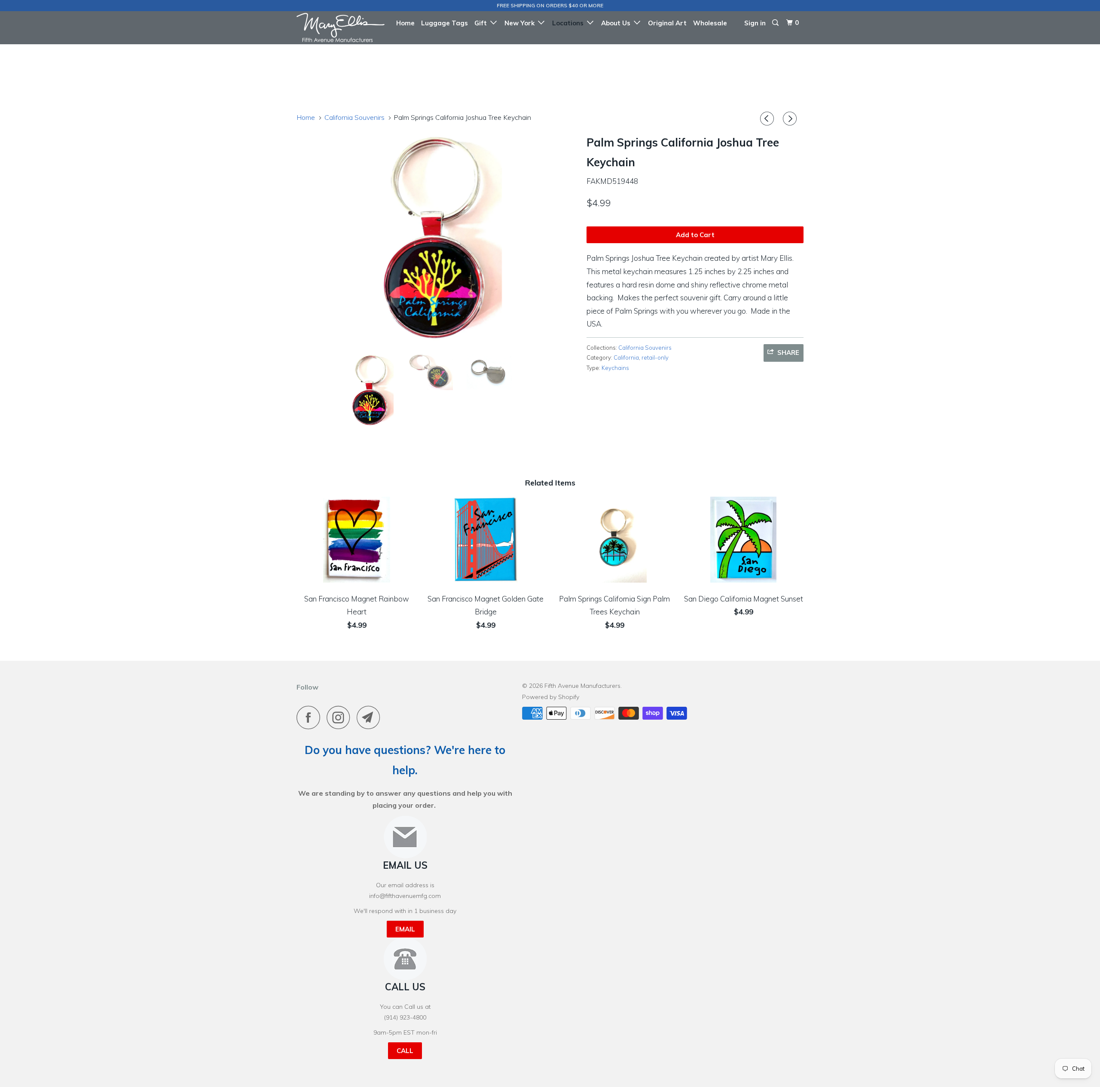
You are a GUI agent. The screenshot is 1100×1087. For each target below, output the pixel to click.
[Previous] (768, 119)
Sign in (755, 23)
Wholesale (710, 23)
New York (521, 23)
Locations (569, 23)
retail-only (655, 357)
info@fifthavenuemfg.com (405, 896)
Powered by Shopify (550, 697)
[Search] (776, 23)
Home (405, 23)
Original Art (667, 23)
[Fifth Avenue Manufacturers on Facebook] (310, 717)
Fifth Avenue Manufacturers (582, 686)
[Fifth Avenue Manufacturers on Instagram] (341, 717)
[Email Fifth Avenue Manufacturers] (371, 717)
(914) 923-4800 (405, 1017)
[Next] (791, 119)
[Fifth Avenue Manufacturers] (340, 27)
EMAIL (405, 929)
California (626, 357)
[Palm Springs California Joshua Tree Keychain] (437, 239)
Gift (482, 23)
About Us (617, 23)
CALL (405, 1051)
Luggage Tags (444, 23)
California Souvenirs (645, 347)
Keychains (615, 367)
